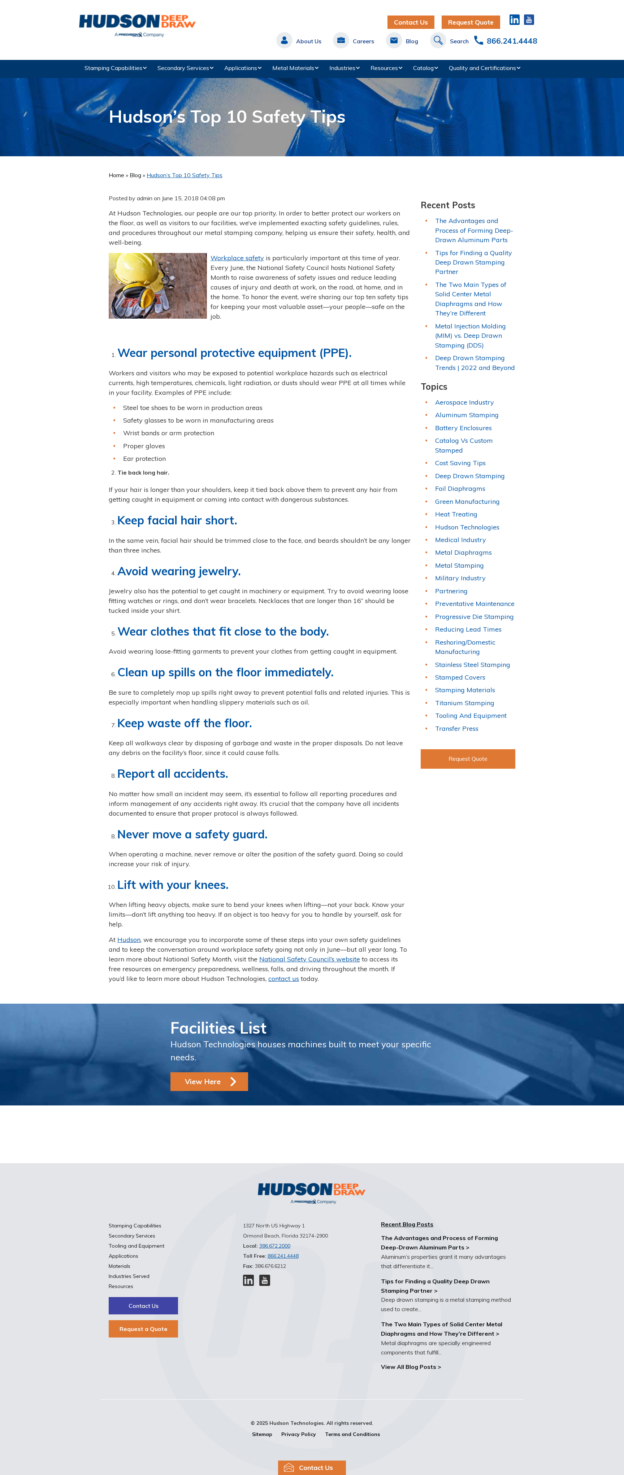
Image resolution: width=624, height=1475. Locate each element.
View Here (203, 1081)
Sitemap (262, 1434)
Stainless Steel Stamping (472, 664)
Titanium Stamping (464, 703)
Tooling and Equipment (471, 715)
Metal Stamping (459, 565)
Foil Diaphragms (460, 488)
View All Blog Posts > (411, 1366)
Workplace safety (237, 258)
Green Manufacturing (467, 501)
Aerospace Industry (464, 402)
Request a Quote (144, 1328)
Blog (136, 175)
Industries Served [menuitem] (129, 1276)
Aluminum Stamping (467, 415)
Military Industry (460, 578)
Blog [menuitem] (412, 41)
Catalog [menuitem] (423, 67)
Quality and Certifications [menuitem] (482, 67)
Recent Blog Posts (407, 1224)
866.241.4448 (512, 40)
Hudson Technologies (467, 527)
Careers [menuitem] (363, 41)
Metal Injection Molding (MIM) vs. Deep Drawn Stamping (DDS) (470, 335)
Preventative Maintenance (475, 603)
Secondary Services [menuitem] (183, 67)
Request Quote (471, 22)
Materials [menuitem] (119, 1266)
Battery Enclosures (463, 428)
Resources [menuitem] (384, 67)
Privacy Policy (298, 1434)
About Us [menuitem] (308, 41)
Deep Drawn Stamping (470, 476)
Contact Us (411, 22)
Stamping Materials (465, 690)
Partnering (451, 591)
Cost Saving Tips (460, 463)
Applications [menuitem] (240, 67)
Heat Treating (456, 514)
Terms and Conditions (352, 1434)
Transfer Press (456, 728)
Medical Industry (460, 540)
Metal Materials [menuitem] (293, 67)
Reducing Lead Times (468, 629)
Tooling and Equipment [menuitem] (136, 1246)
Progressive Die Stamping (474, 616)
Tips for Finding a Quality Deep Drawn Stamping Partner (473, 262)
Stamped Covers (460, 677)
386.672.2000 (274, 1246)
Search (459, 41)
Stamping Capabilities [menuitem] (113, 67)
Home (117, 175)
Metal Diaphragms (463, 552)
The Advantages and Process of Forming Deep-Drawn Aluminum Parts (474, 230)
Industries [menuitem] (342, 67)
